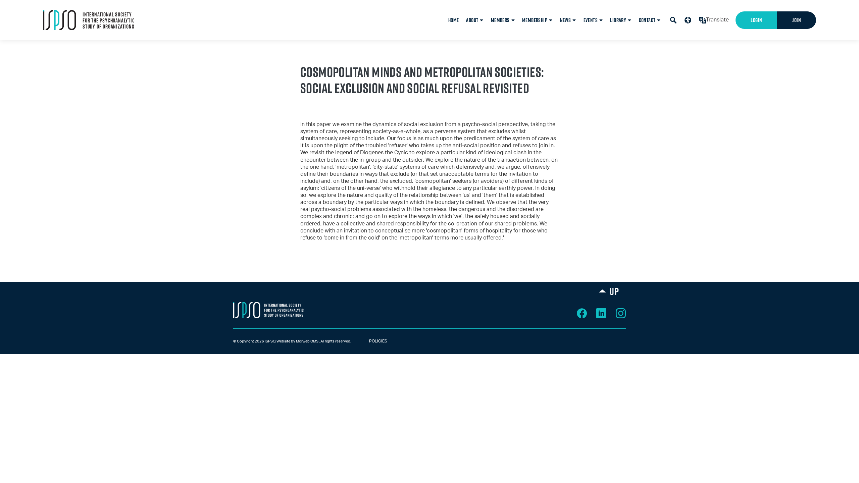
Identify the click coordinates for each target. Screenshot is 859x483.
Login (756, 20)
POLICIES (372, 341)
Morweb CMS (307, 341)
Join (796, 20)
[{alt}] (268, 310)
